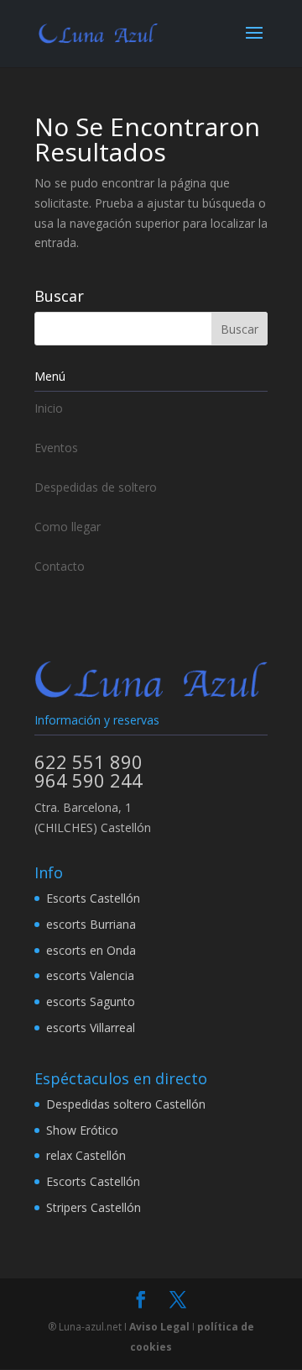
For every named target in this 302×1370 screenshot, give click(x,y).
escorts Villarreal (90, 1027)
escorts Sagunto (90, 1001)
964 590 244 (88, 780)
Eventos (56, 448)
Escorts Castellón (93, 898)
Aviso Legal (159, 1327)
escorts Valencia (90, 975)
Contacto (59, 566)
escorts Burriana (91, 924)
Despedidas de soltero (95, 487)
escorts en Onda (91, 950)
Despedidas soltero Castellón (126, 1104)
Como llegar (67, 527)
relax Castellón (86, 1155)
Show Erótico (82, 1130)
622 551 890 (88, 761)
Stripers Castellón (93, 1207)
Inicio (48, 408)
